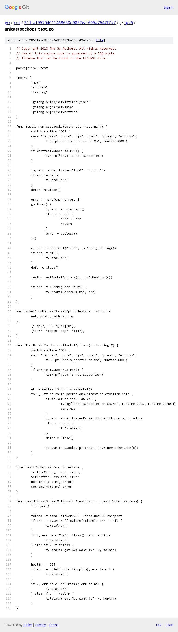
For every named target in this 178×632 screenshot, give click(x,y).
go (7, 22)
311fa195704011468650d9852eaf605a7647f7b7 (70, 22)
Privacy (40, 625)
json (169, 625)
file (99, 40)
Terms (53, 625)
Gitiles (27, 625)
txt (158, 625)
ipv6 (128, 22)
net (17, 22)
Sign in (168, 7)
